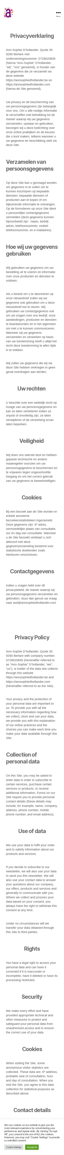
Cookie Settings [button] (13, 1147)
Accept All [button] (32, 1147)
